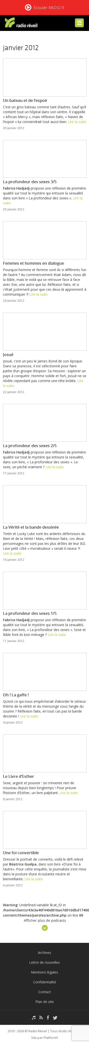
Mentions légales (44, 972)
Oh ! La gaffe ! (16, 695)
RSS (41, 1017)
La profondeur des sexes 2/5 (30, 445)
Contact (44, 991)
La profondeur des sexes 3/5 (30, 181)
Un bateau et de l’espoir (25, 100)
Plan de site (44, 1001)
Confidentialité (44, 982)
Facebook (48, 1017)
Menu (79, 22)
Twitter (55, 1017)
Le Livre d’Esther (18, 776)
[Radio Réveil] (22, 23)
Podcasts (33, 1017)
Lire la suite (77, 121)
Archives (44, 952)
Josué (8, 354)
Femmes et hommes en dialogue (33, 263)
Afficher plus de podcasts (45, 921)
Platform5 (51, 1037)
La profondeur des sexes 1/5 (30, 613)
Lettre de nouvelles (44, 962)
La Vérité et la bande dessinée (31, 527)
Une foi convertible (21, 852)
